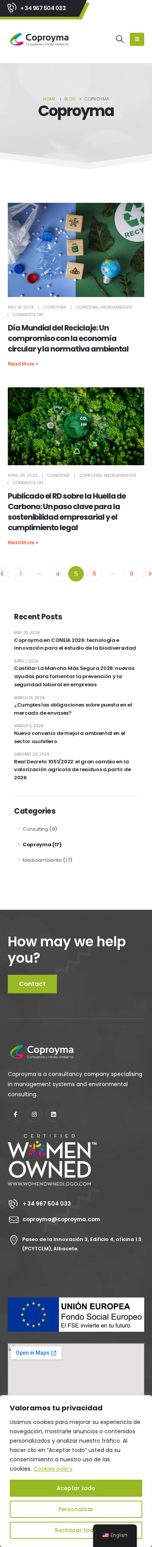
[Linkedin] (53, 1114)
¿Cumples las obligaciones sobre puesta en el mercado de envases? (73, 709)
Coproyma (55, 307)
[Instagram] (34, 1114)
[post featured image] (76, 250)
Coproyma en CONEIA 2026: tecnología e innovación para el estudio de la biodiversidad (75, 644)
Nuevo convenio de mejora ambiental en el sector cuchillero (69, 737)
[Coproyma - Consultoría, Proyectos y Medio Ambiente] (39, 39)
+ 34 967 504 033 (42, 8)
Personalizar (76, 1509)
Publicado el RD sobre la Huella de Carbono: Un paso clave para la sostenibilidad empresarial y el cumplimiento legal (67, 512)
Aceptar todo (76, 1488)
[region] (76, 1471)
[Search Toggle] (120, 39)
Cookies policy (53, 1469)
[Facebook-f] (15, 1114)
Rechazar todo (76, 1530)
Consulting (35, 829)
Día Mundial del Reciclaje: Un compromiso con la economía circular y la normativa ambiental (68, 338)
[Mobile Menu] (137, 39)
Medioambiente (117, 307)
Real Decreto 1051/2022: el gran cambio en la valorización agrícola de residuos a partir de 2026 (72, 770)
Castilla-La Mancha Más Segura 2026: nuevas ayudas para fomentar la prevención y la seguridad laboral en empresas (74, 676)
